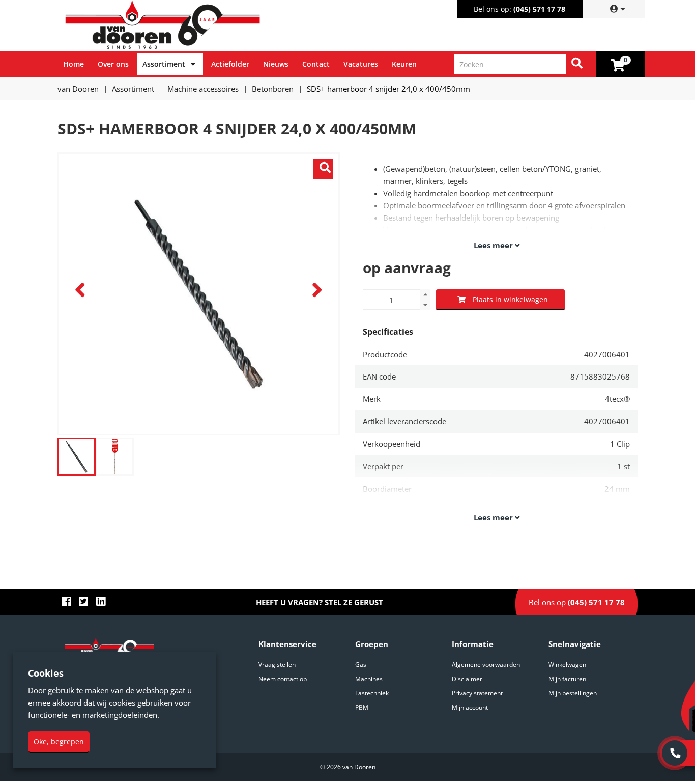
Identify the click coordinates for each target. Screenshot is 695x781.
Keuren (404, 64)
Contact (316, 64)
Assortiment (163, 64)
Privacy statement (477, 693)
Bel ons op (577, 602)
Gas (360, 664)
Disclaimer (467, 679)
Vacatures (360, 64)
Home (73, 64)
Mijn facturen (567, 679)
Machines (369, 679)
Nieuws (275, 64)
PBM (361, 707)
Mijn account (470, 707)
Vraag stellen (277, 664)
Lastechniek (372, 693)
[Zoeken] (577, 64)
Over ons (113, 64)
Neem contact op (282, 679)
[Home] (204, 25)
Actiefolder (230, 64)
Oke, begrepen (59, 741)
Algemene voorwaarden (486, 664)
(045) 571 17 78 (539, 9)
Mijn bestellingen (572, 693)
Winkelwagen (567, 664)
